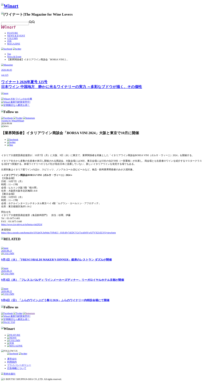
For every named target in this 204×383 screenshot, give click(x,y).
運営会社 (12, 359)
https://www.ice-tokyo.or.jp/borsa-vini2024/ (21, 224)
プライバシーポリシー (19, 365)
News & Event (14, 56)
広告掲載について (16, 368)
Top (9, 54)
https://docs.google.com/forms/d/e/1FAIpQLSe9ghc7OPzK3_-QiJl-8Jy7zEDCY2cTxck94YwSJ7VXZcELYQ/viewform (58, 232)
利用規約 (12, 362)
